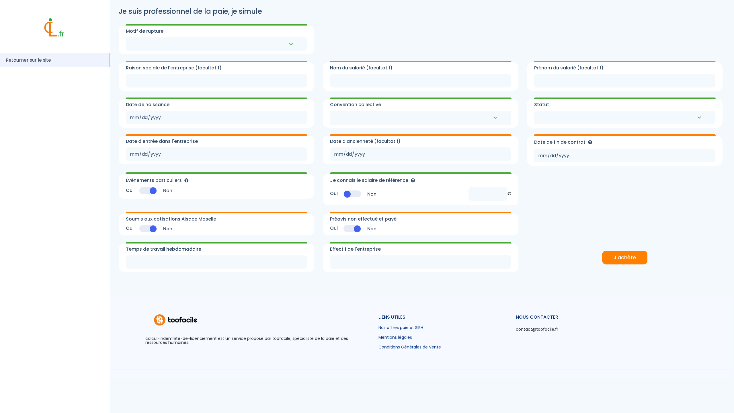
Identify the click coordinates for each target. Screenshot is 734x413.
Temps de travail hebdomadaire (163, 249)
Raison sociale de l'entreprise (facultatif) (174, 68)
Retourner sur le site (28, 60)
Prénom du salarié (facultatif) (569, 68)
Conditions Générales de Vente (409, 347)
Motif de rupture (144, 31)
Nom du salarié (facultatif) (361, 68)
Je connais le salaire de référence (369, 180)
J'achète (625, 257)
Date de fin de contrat (560, 142)
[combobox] (420, 118)
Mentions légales (395, 337)
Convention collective (355, 104)
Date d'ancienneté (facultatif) (365, 141)
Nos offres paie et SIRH (400, 328)
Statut (541, 104)
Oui (130, 190)
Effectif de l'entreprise (355, 249)
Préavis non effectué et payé (363, 219)
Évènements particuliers (154, 180)
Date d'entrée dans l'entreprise (162, 141)
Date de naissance (147, 104)
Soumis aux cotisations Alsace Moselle (171, 219)
